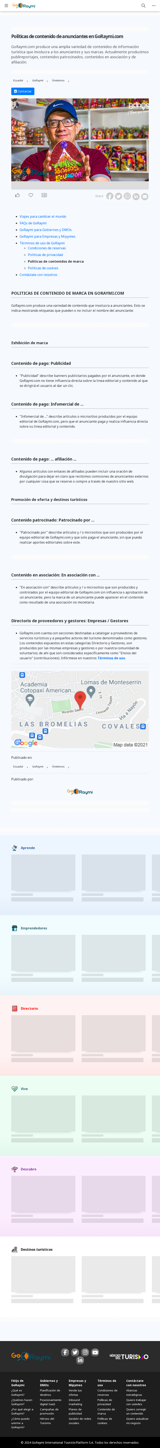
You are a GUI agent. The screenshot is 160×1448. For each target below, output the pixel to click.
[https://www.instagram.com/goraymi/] (85, 1352)
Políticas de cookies (43, 268)
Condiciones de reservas (47, 248)
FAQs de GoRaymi (33, 223)
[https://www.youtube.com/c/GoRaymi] (95, 1352)
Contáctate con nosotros (38, 274)
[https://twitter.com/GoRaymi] (75, 1352)
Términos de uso (111, 658)
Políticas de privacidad (45, 254)
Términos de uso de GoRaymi (42, 243)
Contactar (24, 91)
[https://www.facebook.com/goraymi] (65, 1352)
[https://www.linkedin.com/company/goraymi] (80, 1360)
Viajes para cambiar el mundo (43, 216)
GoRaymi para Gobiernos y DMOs (46, 229)
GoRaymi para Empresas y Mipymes (47, 236)
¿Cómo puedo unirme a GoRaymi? (20, 1423)
